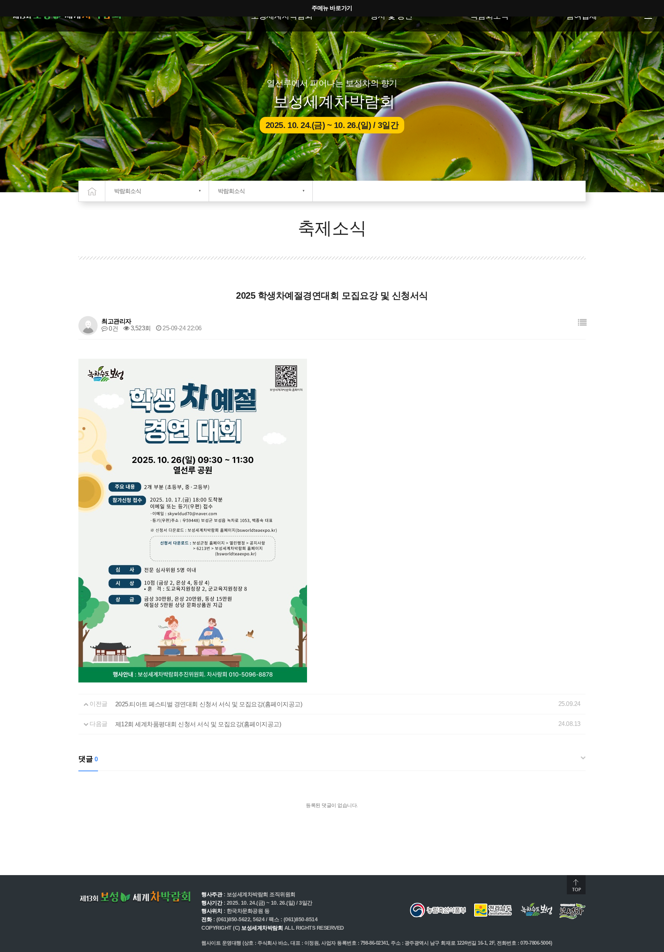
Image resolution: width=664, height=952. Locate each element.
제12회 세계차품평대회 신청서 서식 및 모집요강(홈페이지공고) (198, 724)
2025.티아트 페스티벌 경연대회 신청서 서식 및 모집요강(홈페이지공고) (208, 704)
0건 (113, 328)
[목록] (582, 323)
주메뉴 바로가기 (332, 8)
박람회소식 (127, 191)
